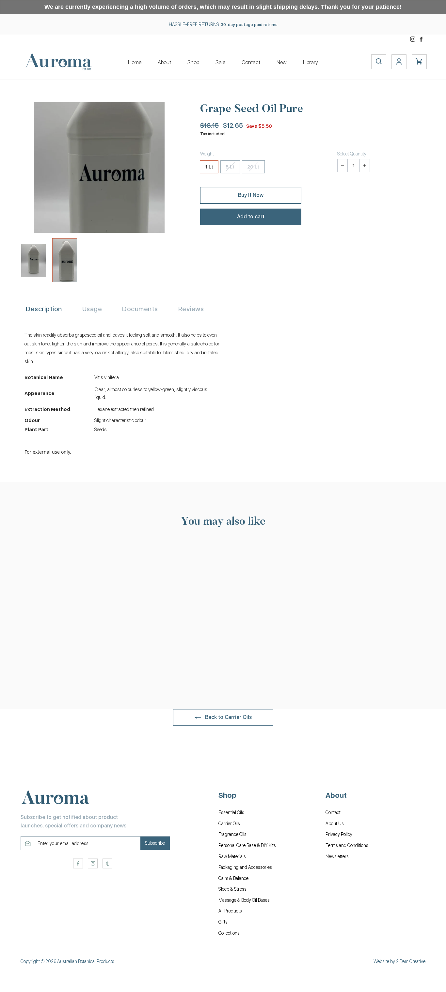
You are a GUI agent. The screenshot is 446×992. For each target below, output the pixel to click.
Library (310, 62)
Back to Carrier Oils (228, 717)
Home (134, 62)
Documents (140, 309)
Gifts (223, 922)
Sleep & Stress (232, 889)
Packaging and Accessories (245, 867)
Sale (220, 62)
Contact (251, 62)
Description (44, 309)
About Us (335, 823)
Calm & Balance (233, 878)
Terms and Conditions (347, 845)
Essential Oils (231, 812)
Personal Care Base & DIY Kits (247, 845)
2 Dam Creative (410, 961)
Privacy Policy (339, 834)
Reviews (191, 309)
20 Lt (253, 167)
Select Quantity (351, 153)
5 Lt (230, 167)
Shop (193, 62)
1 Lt (209, 167)
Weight (207, 153)
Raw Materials (232, 856)
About (164, 62)
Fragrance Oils (232, 834)
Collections (229, 933)
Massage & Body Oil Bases (244, 900)
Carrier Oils (229, 823)
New (282, 62)
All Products (230, 910)
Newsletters (337, 856)
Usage (92, 309)
